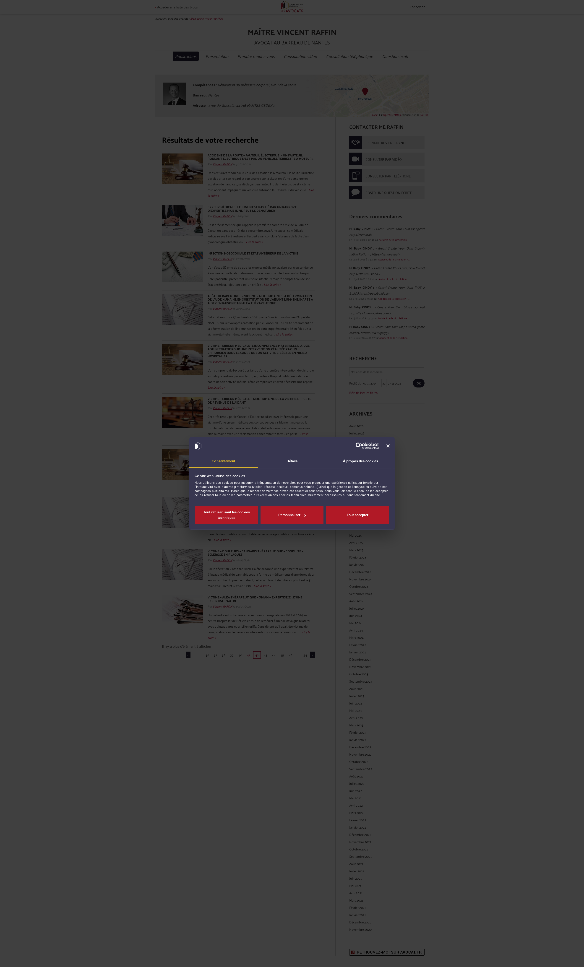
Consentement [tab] (223, 461)
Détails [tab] (292, 461)
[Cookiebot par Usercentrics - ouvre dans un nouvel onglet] (359, 446)
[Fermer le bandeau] (388, 446)
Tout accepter (357, 515)
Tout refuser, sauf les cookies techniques (226, 515)
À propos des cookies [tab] (360, 461)
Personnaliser (289, 515)
